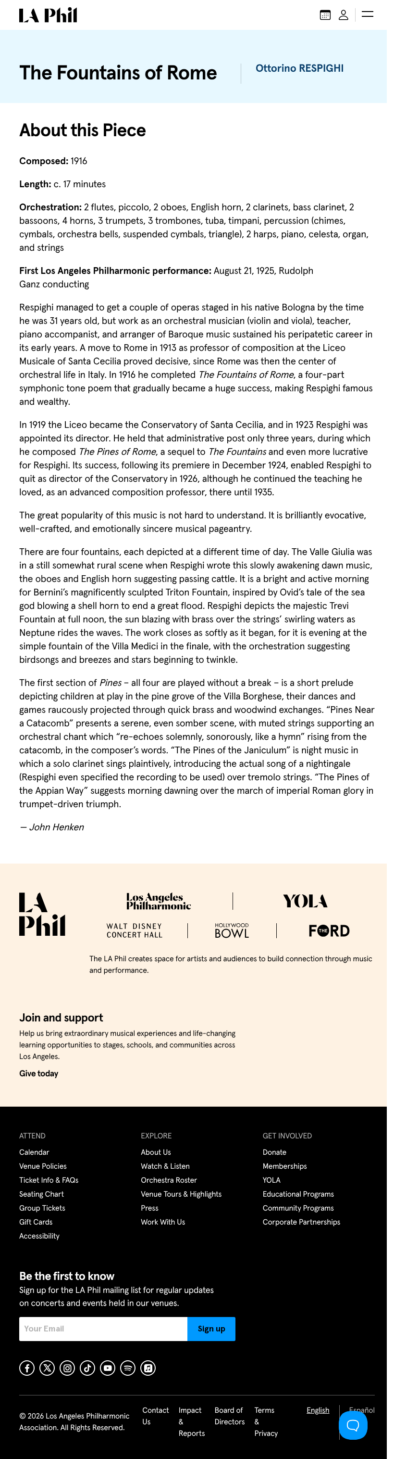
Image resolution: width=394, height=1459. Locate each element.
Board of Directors (229, 1416)
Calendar (34, 1153)
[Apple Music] (148, 1368)
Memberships (285, 1167)
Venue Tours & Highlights (181, 1195)
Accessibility (39, 1236)
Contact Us (155, 1416)
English (318, 1411)
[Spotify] (127, 1368)
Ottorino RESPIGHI (300, 69)
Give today (38, 1074)
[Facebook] (27, 1368)
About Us (156, 1153)
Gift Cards (35, 1223)
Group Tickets (42, 1209)
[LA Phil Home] (48, 15)
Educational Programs (298, 1195)
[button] (367, 15)
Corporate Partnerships (302, 1223)
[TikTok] (87, 1368)
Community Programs (298, 1209)
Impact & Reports (192, 1422)
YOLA (272, 1181)
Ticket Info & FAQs (48, 1181)
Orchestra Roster (169, 1181)
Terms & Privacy (266, 1422)
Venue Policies (43, 1167)
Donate (274, 1153)
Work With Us (163, 1223)
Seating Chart (41, 1195)
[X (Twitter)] (47, 1368)
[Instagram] (67, 1368)
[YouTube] (107, 1368)
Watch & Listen (165, 1167)
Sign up (211, 1329)
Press (149, 1209)
